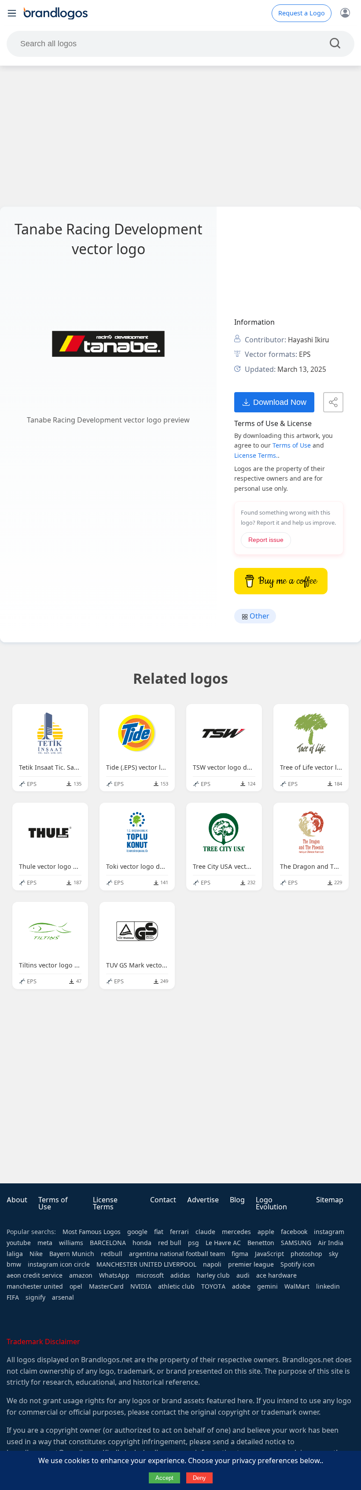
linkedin (328, 1286)
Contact (163, 1200)
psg (193, 1243)
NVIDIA (140, 1286)
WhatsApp (114, 1275)
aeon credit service (35, 1275)
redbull (111, 1254)
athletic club (176, 1286)
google (137, 1232)
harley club (213, 1275)
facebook (294, 1232)
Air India (330, 1243)
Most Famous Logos (92, 1232)
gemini (267, 1286)
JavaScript (269, 1254)
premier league (251, 1264)
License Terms (105, 1203)
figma (240, 1254)
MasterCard (106, 1286)
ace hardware (276, 1275)
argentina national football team (177, 1254)
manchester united (35, 1286)
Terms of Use (292, 445)
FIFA (13, 1297)
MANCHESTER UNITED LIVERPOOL (146, 1264)
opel (76, 1286)
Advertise (203, 1200)
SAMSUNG (296, 1243)
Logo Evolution (271, 1203)
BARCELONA (108, 1243)
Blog (237, 1200)
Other (258, 616)
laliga (15, 1254)
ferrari (179, 1232)
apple (266, 1232)
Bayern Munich (71, 1254)
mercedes (236, 1232)
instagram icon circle (59, 1264)
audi (243, 1275)
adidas (180, 1275)
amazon (80, 1275)
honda (142, 1243)
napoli (212, 1264)
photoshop (306, 1254)
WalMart (296, 1286)
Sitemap (329, 1200)
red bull (169, 1243)
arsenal (63, 1297)
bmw (14, 1264)
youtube (19, 1243)
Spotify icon (297, 1264)
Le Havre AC (223, 1243)
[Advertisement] (180, 136)
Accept (164, 1478)
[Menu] (12, 13)
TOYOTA (213, 1286)
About (17, 1200)
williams (71, 1243)
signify (35, 1297)
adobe (241, 1286)
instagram (329, 1232)
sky (333, 1254)
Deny (199, 1478)
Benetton (260, 1243)
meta (44, 1243)
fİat (158, 1232)
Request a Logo (301, 13)
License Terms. (256, 456)
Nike (36, 1254)
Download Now (279, 402)
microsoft (150, 1275)
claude (205, 1232)
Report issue (266, 540)
